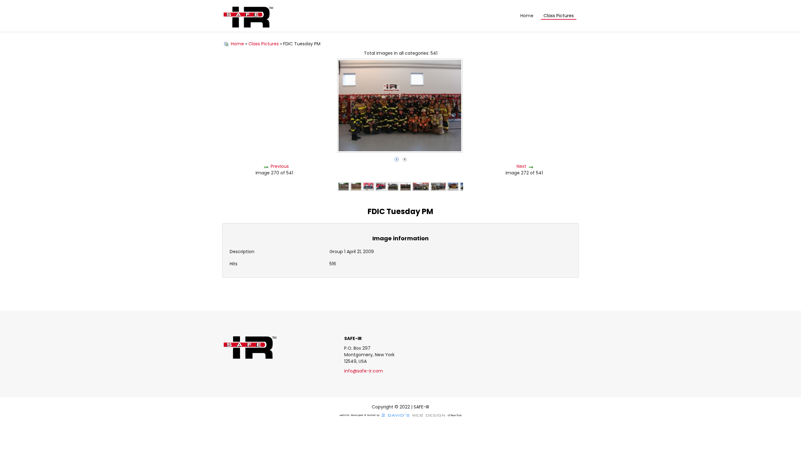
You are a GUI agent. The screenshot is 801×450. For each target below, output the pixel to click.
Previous (280, 166)
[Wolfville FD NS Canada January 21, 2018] (453, 186)
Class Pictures (263, 44)
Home (237, 44)
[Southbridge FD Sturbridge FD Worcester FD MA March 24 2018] (438, 186)
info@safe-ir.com (363, 371)
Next (521, 166)
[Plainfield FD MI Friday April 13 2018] (405, 186)
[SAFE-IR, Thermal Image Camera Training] (248, 16)
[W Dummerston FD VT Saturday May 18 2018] (356, 186)
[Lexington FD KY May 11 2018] (368, 186)
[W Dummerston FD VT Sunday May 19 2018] (343, 186)
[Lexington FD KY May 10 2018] (380, 186)
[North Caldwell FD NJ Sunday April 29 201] (393, 186)
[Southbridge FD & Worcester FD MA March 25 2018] (421, 186)
